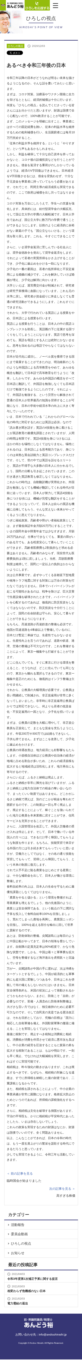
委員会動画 (19, 1234)
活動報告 (17, 1225)
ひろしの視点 (21, 1243)
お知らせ (17, 1253)
